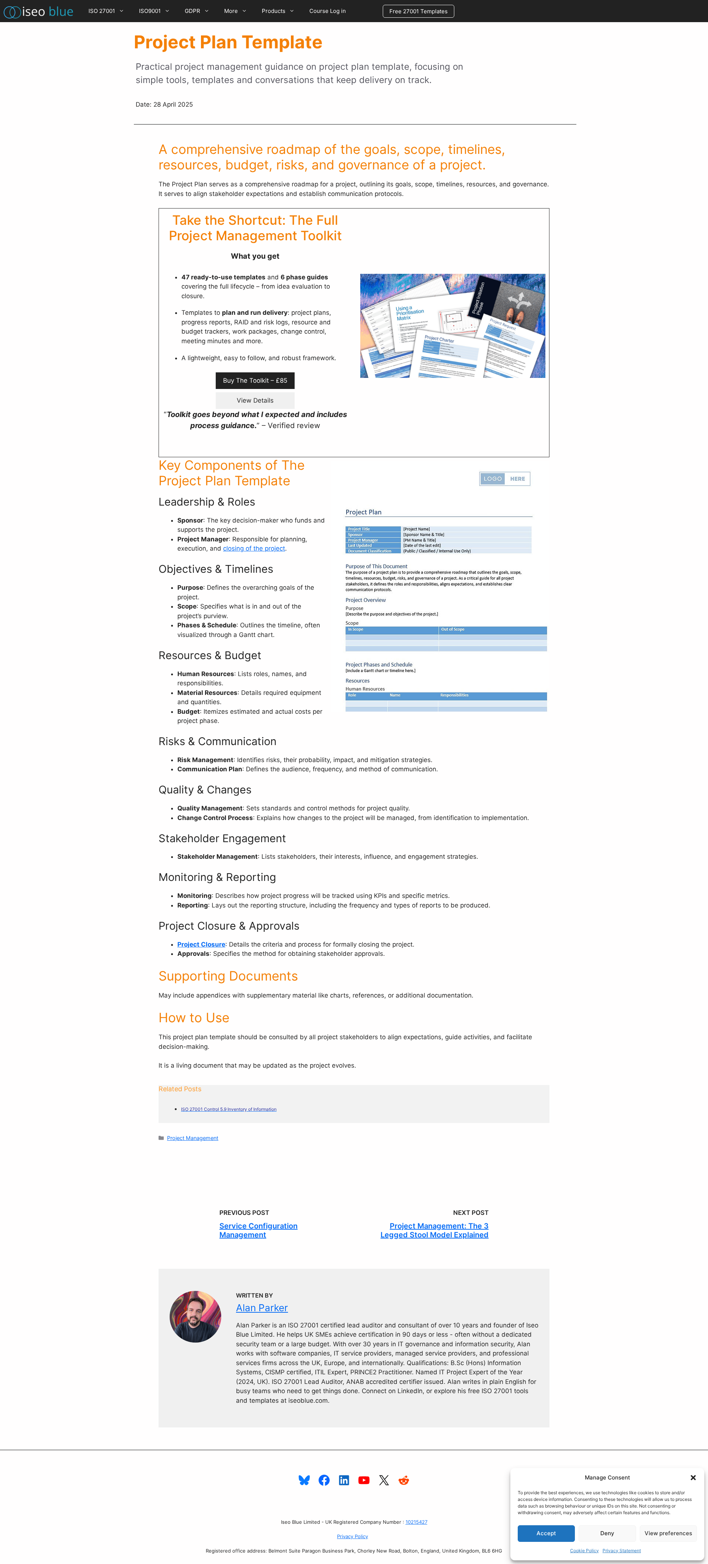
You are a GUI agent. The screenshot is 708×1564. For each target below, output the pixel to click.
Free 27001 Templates (418, 11)
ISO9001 (150, 10)
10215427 (416, 1522)
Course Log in (327, 10)
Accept (546, 1533)
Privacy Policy (352, 1536)
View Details (255, 400)
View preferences (668, 1533)
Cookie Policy (584, 1550)
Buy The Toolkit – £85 (255, 380)
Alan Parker (262, 1307)
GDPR (192, 10)
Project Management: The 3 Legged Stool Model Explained (435, 1230)
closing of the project (254, 548)
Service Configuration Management (258, 1230)
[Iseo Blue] (40, 11)
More (231, 10)
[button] (693, 1477)
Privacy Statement (622, 1550)
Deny (607, 1533)
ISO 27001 (101, 10)
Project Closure (201, 944)
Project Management (192, 1138)
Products (273, 10)
